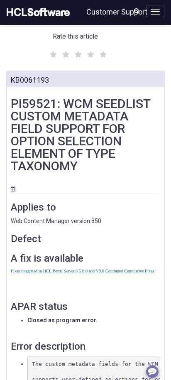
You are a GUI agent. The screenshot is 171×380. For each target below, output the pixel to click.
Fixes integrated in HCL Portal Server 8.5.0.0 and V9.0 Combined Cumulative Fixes (82, 271)
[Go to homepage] (36, 12)
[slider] (77, 53)
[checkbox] (52, 52)
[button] (136, 11)
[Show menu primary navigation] (155, 11)
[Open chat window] (152, 371)
